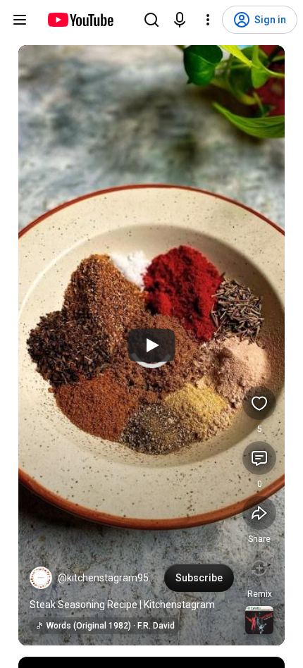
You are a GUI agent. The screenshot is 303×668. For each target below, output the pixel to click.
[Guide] (19, 19)
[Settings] (207, 19)
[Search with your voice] (180, 20)
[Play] (151, 345)
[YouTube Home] (80, 19)
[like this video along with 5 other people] (259, 403)
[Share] (259, 513)
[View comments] (259, 458)
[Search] (151, 19)
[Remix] (259, 568)
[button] (41, 578)
